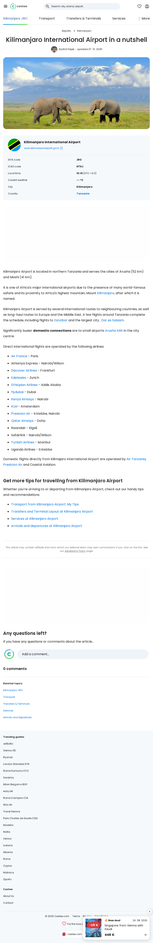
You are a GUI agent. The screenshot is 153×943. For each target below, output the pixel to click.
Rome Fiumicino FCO (15, 770)
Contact (8, 903)
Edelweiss (18, 377)
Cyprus (7, 865)
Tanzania (82, 193)
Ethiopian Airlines (24, 385)
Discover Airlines (24, 370)
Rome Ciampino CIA (15, 798)
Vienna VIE (9, 750)
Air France (19, 356)
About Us (8, 896)
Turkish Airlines (22, 442)
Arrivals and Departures (17, 717)
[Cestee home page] (18, 6)
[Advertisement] (76, 234)
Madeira (8, 825)
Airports (66, 31)
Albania (8, 852)
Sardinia (8, 777)
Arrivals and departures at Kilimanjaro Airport (46, 526)
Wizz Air (7, 804)
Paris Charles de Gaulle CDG (20, 818)
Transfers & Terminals (83, 18)
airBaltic (8, 743)
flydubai (17, 392)
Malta (6, 832)
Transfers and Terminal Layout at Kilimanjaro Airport (52, 511)
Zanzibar (61, 320)
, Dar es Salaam (112, 320)
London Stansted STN (16, 764)
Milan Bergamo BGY (15, 784)
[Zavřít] (149, 911)
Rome (6, 859)
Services (119, 18)
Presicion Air (20, 413)
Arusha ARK (114, 330)
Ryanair (8, 757)
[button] (5, 6)
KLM (14, 406)
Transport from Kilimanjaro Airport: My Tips (45, 504)
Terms (76, 916)
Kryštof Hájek (66, 49)
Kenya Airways (22, 399)
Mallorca (8, 872)
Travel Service (11, 811)
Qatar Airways (22, 420)
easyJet (8, 791)
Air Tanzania (136, 459)
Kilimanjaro (84, 31)
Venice (7, 838)
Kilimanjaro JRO (15, 18)
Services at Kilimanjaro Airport (34, 518)
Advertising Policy (75, 551)
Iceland (8, 845)
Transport (47, 18)
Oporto (7, 879)
